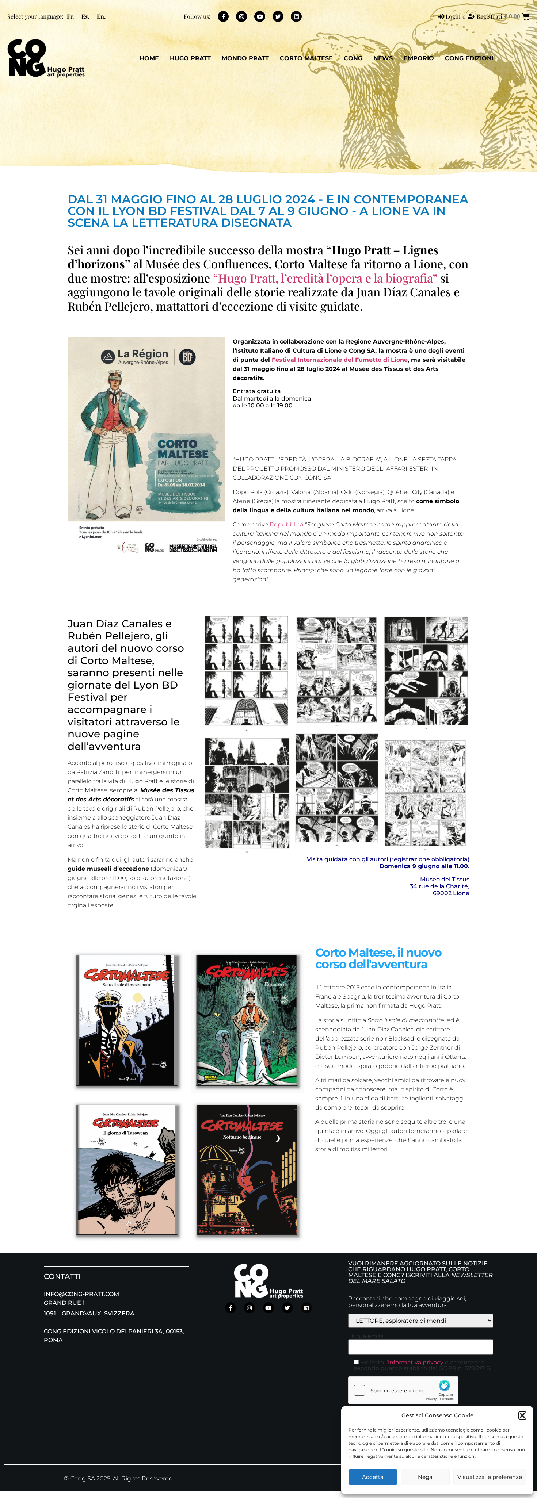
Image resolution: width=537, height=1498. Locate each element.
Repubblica (286, 524)
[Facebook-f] (223, 16)
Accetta (373, 1477)
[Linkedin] (296, 16)
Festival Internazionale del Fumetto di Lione (340, 359)
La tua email (366, 1336)
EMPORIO (419, 58)
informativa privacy (415, 1362)
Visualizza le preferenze (489, 1477)
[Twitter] (278, 16)
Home (149, 58)
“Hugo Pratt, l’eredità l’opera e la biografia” (325, 278)
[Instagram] (241, 16)
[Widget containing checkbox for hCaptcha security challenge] (403, 1390)
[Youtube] (259, 16)
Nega (425, 1477)
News (383, 58)
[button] (522, 1415)
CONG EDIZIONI (469, 58)
